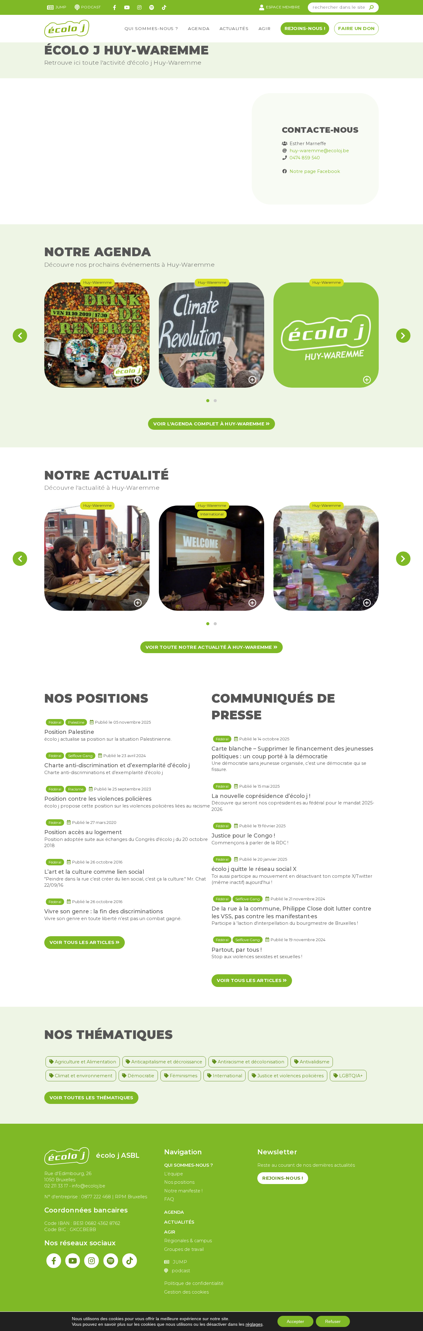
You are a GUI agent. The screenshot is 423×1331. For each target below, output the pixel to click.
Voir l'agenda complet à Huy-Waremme (209, 424)
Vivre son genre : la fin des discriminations (103, 911)
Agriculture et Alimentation (85, 1062)
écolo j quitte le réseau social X (254, 869)
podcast (91, 7)
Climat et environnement (83, 1076)
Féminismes (182, 1076)
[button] (208, 401)
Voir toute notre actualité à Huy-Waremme (209, 647)
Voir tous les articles (83, 942)
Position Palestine (69, 732)
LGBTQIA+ (350, 1076)
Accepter (295, 1321)
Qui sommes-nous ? (151, 28)
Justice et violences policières (290, 1076)
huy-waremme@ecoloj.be (319, 150)
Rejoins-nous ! (305, 28)
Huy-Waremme (97, 282)
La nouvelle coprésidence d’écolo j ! (261, 796)
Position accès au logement (83, 832)
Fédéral (55, 722)
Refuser (333, 1321)
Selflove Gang (80, 755)
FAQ (169, 1199)
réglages (254, 1324)
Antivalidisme (314, 1062)
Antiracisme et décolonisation (250, 1062)
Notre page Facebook (315, 171)
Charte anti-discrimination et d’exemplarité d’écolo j (117, 765)
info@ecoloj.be (88, 1186)
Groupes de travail (184, 1249)
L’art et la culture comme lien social (94, 871)
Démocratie (140, 1076)
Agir (265, 28)
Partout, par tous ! (237, 949)
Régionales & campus (188, 1240)
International (212, 514)
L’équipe (173, 1174)
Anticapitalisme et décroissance (166, 1062)
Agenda (199, 28)
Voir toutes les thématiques (91, 1098)
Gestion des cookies (186, 1292)
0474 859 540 (305, 158)
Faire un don (356, 28)
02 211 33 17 (56, 1186)
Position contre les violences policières (97, 798)
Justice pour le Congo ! (243, 835)
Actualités (234, 28)
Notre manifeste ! (183, 1191)
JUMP (61, 7)
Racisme (75, 789)
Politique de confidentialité (194, 1283)
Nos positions (179, 1182)
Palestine (76, 722)
